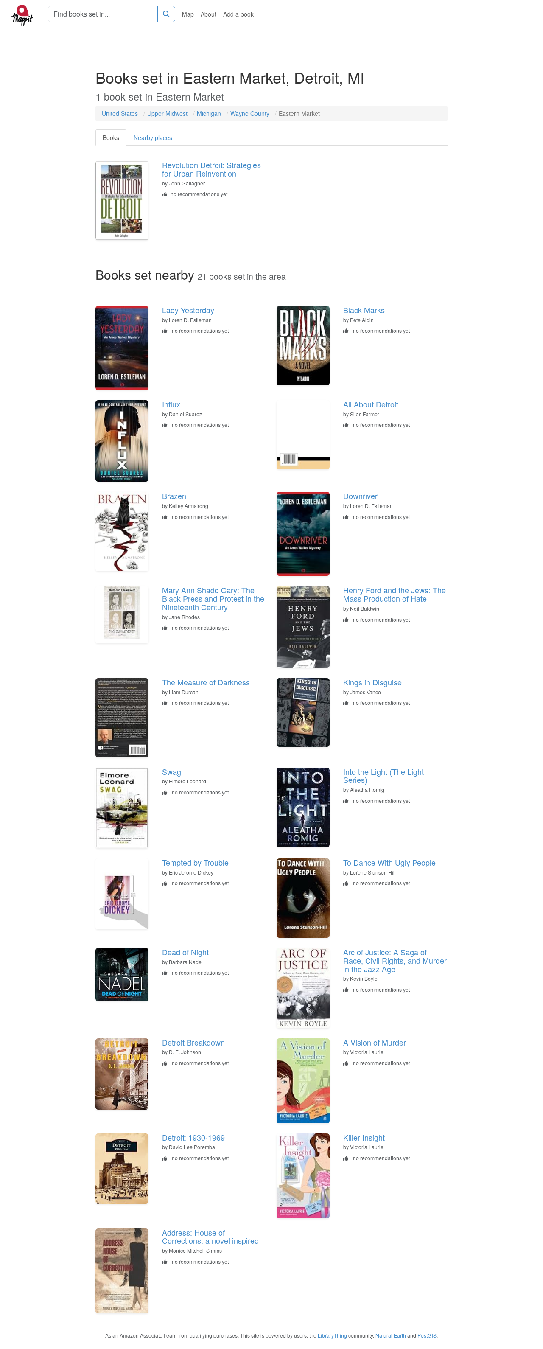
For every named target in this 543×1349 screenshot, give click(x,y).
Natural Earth (390, 1335)
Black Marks (364, 309)
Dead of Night (185, 951)
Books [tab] (111, 137)
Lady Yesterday (188, 309)
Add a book (238, 14)
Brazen (174, 495)
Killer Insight (364, 1137)
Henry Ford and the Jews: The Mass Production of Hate (394, 594)
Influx (171, 403)
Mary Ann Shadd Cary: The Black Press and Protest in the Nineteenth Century (213, 598)
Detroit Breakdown (193, 1042)
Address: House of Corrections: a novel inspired (210, 1236)
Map (188, 14)
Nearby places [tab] (153, 137)
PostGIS (427, 1335)
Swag (171, 771)
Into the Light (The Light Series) (383, 775)
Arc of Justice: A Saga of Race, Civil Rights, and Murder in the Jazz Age (395, 960)
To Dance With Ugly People (389, 862)
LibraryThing (332, 1335)
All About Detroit (370, 403)
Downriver (360, 495)
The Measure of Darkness (206, 681)
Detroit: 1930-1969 (193, 1137)
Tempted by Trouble (195, 862)
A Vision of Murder (374, 1042)
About (208, 14)
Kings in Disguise (372, 681)
